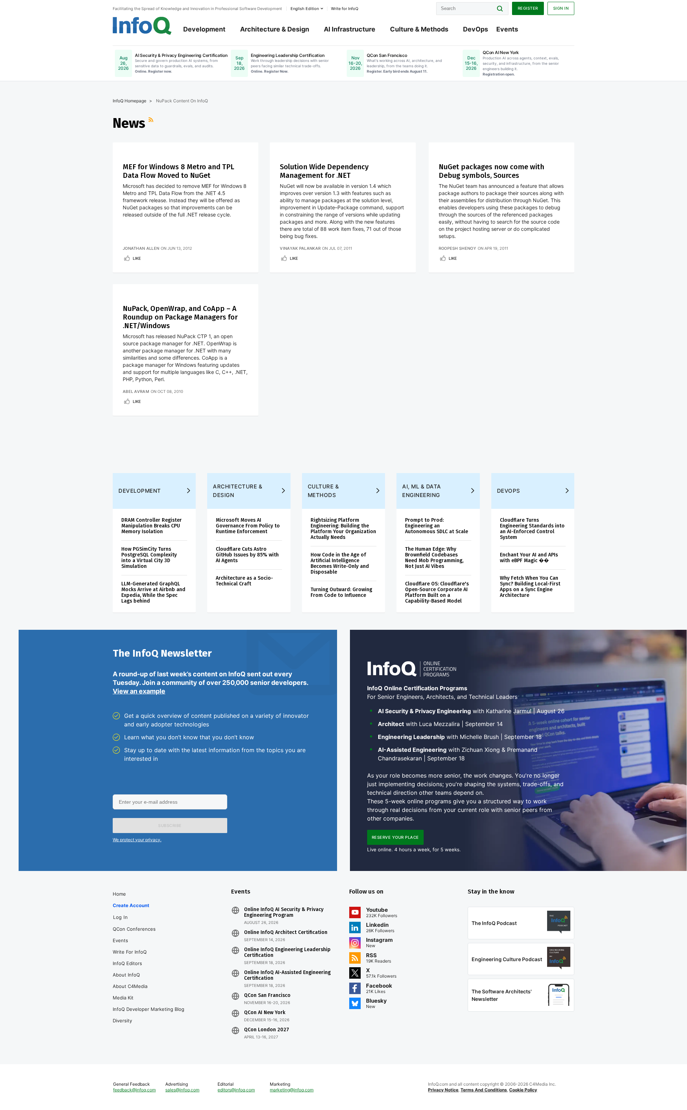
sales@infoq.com (182, 1089)
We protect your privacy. (137, 839)
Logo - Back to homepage (142, 26)
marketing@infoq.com (291, 1089)
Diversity (122, 1020)
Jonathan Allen (141, 248)
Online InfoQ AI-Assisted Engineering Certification (287, 975)
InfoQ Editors (127, 963)
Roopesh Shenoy (457, 248)
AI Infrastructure (349, 29)
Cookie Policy (523, 1089)
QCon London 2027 (266, 1030)
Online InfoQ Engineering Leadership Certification (287, 952)
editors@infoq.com (236, 1089)
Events (507, 29)
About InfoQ (126, 975)
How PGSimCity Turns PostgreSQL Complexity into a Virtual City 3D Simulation (149, 557)
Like (137, 258)
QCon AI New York (264, 1013)
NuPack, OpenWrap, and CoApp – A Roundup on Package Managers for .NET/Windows (180, 317)
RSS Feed (152, 123)
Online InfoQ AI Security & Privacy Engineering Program (283, 912)
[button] (170, 825)
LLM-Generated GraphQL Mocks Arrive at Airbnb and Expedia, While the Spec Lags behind (153, 592)
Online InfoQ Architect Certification (285, 932)
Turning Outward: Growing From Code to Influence (341, 592)
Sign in (561, 8)
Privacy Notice (443, 1089)
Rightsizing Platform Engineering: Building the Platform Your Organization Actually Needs (343, 528)
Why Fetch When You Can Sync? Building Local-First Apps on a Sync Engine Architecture (530, 586)
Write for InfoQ (130, 952)
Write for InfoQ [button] (344, 8)
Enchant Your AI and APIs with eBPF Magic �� (529, 558)
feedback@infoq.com (134, 1089)
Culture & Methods (419, 29)
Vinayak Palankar (300, 248)
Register (528, 8)
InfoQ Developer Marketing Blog (148, 1009)
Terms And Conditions (484, 1089)
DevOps (475, 29)
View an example (139, 691)
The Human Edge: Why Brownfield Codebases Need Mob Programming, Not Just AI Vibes (434, 557)
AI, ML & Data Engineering (421, 490)
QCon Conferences (134, 929)
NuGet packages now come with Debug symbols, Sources (491, 171)
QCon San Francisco (267, 995)
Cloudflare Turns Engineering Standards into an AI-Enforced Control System (532, 528)
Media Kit (123, 998)
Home (119, 894)
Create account (131, 905)
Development (204, 29)
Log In (120, 917)
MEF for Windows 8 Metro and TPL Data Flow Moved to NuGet (178, 171)
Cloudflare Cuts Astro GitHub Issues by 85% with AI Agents (247, 555)
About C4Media (130, 986)
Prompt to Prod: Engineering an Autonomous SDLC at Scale (436, 526)
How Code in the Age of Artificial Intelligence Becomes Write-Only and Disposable (340, 563)
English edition (305, 8)
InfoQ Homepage (129, 100)
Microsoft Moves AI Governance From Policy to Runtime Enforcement (248, 526)
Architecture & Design (274, 29)
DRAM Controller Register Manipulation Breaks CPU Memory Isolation (151, 526)
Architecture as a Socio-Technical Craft (244, 581)
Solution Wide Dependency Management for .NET (324, 171)
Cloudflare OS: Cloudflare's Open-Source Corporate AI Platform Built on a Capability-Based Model (437, 592)
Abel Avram (136, 391)
